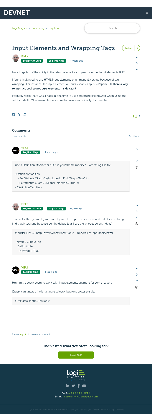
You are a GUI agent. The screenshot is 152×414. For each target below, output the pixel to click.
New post (76, 355)
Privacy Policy (107, 409)
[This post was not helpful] (136, 69)
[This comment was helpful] (136, 149)
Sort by (133, 136)
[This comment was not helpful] (136, 161)
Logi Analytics (19, 28)
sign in (23, 334)
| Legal (96, 409)
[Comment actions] (136, 167)
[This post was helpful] (136, 57)
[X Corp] (19, 114)
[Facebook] (13, 114)
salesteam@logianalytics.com (80, 396)
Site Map (120, 409)
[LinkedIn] (24, 114)
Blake (24, 56)
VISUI (24, 148)
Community (38, 28)
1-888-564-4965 (79, 392)
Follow (128, 48)
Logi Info (54, 28)
